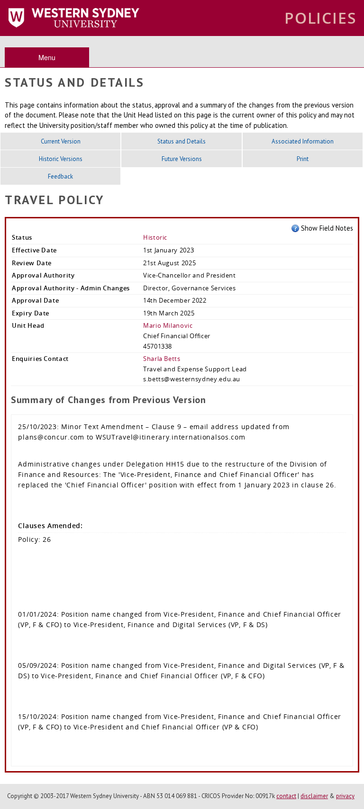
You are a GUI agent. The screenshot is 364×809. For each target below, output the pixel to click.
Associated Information (303, 141)
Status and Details (181, 141)
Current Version (61, 141)
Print (303, 159)
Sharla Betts (162, 358)
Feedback (60, 176)
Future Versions (182, 159)
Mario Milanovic (168, 325)
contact (286, 796)
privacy (345, 796)
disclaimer (314, 796)
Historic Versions (60, 159)
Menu (46, 57)
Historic (155, 237)
